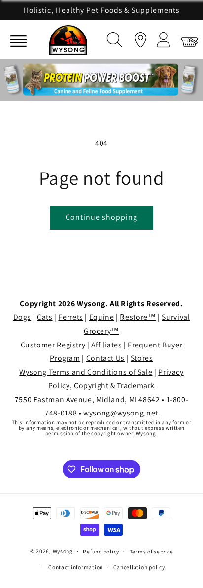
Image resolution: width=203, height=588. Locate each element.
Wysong (63, 550)
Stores (142, 358)
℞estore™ (138, 317)
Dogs (22, 317)
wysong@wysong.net (120, 413)
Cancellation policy (139, 567)
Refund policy (101, 551)
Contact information (75, 567)
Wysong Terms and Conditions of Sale (85, 372)
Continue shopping (102, 217)
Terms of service (151, 551)
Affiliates (106, 345)
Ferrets (70, 317)
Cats (45, 317)
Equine (101, 317)
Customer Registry (53, 345)
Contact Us (105, 358)
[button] (112, 38)
